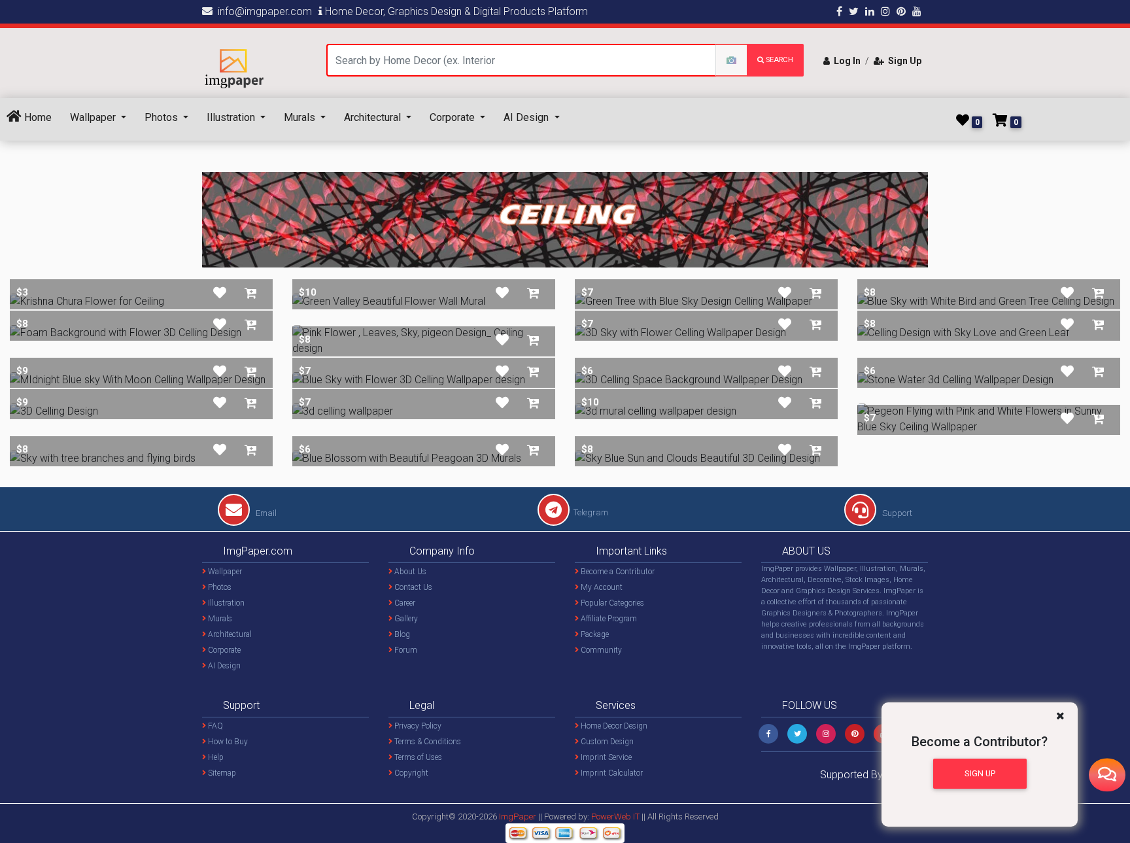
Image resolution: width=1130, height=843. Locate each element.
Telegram (591, 512)
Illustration (232, 117)
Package (594, 634)
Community (600, 650)
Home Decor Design (613, 726)
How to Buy (227, 741)
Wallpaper (94, 117)
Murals (301, 117)
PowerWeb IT (616, 816)
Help (215, 757)
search (778, 60)
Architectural (373, 117)
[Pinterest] (855, 734)
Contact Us (412, 587)
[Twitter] (797, 734)
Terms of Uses (417, 757)
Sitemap (221, 773)
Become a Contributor (617, 571)
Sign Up (902, 61)
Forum (404, 650)
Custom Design (606, 741)
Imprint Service (605, 757)
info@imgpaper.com (262, 11)
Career (403, 603)
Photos (162, 117)
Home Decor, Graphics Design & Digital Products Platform (455, 11)
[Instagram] (826, 734)
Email (265, 513)
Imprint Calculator (611, 773)
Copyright (410, 773)
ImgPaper (517, 816)
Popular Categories (611, 603)
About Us (409, 571)
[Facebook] (768, 734)
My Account (601, 587)
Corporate (453, 117)
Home (37, 117)
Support (896, 513)
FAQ (214, 726)
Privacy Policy (416, 726)
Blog (401, 634)
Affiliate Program (608, 618)
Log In (845, 61)
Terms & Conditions (426, 741)
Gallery (405, 618)
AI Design (527, 117)
